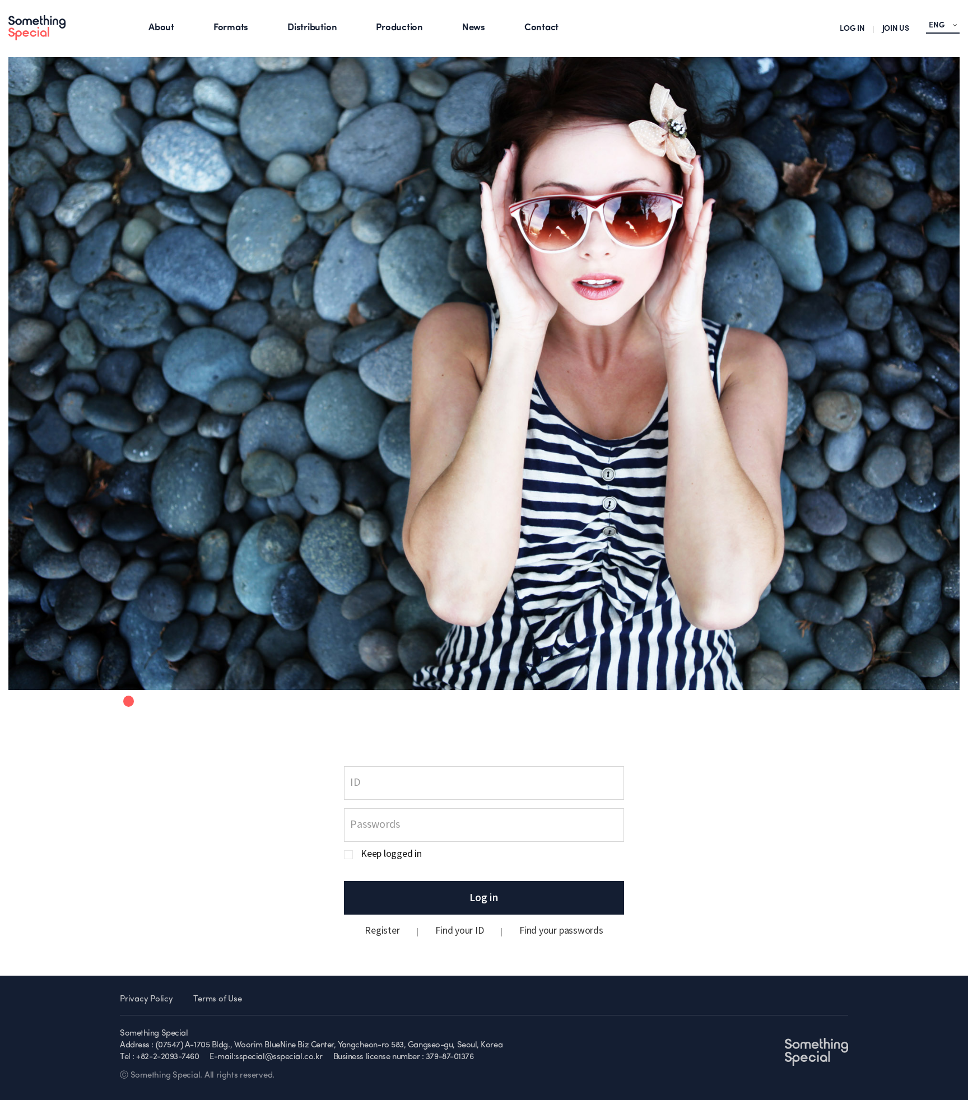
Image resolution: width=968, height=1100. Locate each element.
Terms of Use (217, 999)
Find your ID (459, 931)
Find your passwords (561, 931)
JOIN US (895, 29)
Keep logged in (391, 854)
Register (382, 931)
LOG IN (852, 29)
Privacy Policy (146, 999)
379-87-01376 (450, 1057)
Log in (484, 898)
